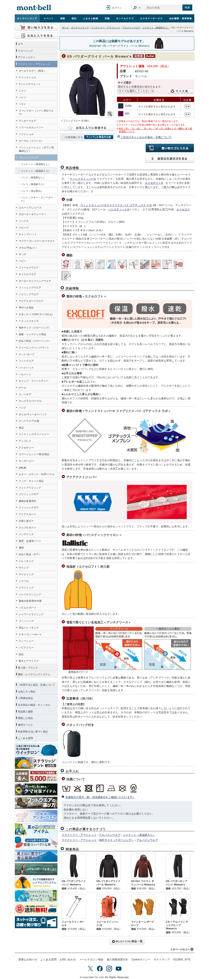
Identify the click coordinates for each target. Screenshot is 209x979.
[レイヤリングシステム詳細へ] (36, 882)
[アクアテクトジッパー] (144, 264)
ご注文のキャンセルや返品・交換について (145, 137)
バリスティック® (118, 209)
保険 (62, 18)
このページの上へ (182, 949)
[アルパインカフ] (133, 264)
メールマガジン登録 (91, 959)
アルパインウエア (131, 27)
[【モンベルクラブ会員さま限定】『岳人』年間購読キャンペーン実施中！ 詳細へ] (36, 776)
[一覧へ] (127, 941)
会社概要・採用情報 (180, 18)
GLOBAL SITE (182, 959)
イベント (49, 18)
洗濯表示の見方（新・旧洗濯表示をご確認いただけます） (100, 797)
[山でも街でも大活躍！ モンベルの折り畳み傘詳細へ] (36, 842)
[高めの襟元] (88, 264)
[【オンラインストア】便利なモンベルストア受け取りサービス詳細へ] (36, 922)
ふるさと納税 (90, 18)
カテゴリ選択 (137, 7)
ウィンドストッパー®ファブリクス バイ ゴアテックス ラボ (116, 205)
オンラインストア (27, 18)
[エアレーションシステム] (111, 264)
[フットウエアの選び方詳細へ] (36, 803)
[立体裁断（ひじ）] (122, 264)
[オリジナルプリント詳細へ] (36, 896)
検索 (187, 7)
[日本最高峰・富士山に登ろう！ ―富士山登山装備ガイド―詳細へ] (36, 856)
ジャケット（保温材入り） (155, 27)
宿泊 (74, 18)
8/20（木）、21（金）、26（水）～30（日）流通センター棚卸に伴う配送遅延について (155, 130)
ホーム (65, 27)
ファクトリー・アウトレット (105, 27)
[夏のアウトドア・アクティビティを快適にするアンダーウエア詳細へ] (36, 816)
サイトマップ (162, 959)
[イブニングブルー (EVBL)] (87, 90)
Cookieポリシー (140, 959)
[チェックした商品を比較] (98, 137)
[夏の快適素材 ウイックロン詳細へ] (36, 749)
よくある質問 (48, 959)
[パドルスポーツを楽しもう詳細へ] (36, 869)
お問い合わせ (68, 959)
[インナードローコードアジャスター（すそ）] (167, 264)
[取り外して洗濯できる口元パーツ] (178, 264)
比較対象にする (74, 137)
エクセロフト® (154, 183)
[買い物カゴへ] (36, 28)
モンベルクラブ (125, 18)
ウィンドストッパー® (83, 179)
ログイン (117, 7)
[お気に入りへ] (36, 36)
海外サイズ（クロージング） (116, 840)
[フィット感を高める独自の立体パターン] (77, 264)
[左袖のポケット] (66, 275)
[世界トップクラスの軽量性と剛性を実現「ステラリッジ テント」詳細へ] (36, 763)
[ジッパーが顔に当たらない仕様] (99, 264)
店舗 (107, 18)
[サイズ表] (180, 91)
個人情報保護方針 (117, 959)
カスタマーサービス (151, 18)
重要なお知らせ (27, 959)
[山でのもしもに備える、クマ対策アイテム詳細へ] (36, 789)
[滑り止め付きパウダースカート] (156, 264)
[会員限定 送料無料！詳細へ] (36, 909)
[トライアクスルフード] (66, 264)
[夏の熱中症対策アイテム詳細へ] (36, 829)
